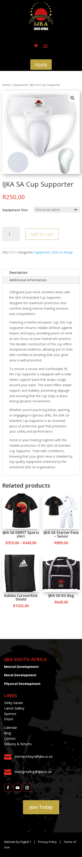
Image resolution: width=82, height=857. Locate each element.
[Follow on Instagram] (27, 788)
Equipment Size (15, 210)
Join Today (41, 807)
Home (6, 85)
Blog (7, 733)
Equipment (20, 85)
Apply (41, 64)
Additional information (28, 280)
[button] (72, 98)
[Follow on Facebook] (8, 788)
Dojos (8, 719)
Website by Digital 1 (17, 842)
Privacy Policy (47, 842)
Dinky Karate (13, 703)
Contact (10, 738)
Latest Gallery (14, 708)
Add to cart (42, 234)
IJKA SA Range (62, 252)
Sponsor (10, 714)
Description (18, 272)
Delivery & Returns (18, 744)
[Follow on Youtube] (17, 788)
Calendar (10, 727)
